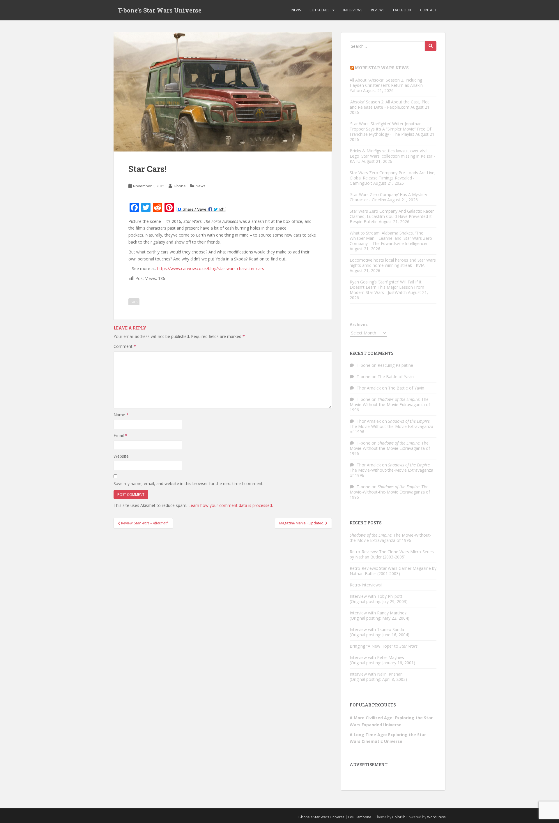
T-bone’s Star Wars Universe (159, 10)
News (296, 10)
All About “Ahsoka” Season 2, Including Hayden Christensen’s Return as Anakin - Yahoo (387, 85)
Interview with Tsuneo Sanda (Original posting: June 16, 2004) (379, 632)
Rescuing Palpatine (395, 365)
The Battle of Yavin (396, 376)
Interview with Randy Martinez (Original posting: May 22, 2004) (379, 615)
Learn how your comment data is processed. (230, 505)
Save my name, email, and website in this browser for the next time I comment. (188, 483)
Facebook (402, 10)
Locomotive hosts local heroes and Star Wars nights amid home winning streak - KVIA (393, 262)
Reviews (377, 10)
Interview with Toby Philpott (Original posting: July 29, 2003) (379, 598)
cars (133, 301)
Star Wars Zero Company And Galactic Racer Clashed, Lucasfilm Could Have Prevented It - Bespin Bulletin (392, 216)
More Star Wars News (382, 68)
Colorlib (399, 817)
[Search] (430, 46)
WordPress (436, 817)
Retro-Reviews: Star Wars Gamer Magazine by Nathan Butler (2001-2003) (393, 570)
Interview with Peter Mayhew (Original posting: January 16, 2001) (382, 660)
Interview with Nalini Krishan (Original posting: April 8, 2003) (378, 676)
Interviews (352, 10)
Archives (359, 324)
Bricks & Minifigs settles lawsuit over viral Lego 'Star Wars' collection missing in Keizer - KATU (392, 156)
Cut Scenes (319, 10)
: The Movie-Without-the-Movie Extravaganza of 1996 (390, 404)
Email (120, 435)
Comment (125, 346)
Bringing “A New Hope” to (384, 646)
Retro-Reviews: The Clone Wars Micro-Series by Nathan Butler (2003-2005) (392, 554)
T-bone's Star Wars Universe (321, 817)
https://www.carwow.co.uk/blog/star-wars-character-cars (210, 268)
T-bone (179, 185)
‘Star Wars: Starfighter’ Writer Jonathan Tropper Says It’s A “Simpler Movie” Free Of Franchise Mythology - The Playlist (390, 129)
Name (121, 414)
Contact (428, 10)
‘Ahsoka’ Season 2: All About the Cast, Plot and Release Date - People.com (389, 104)
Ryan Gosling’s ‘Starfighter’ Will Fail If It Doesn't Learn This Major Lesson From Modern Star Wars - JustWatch (387, 287)
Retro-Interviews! (366, 585)
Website (121, 456)
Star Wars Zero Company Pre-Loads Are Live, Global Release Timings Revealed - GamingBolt (393, 178)
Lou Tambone (359, 817)
